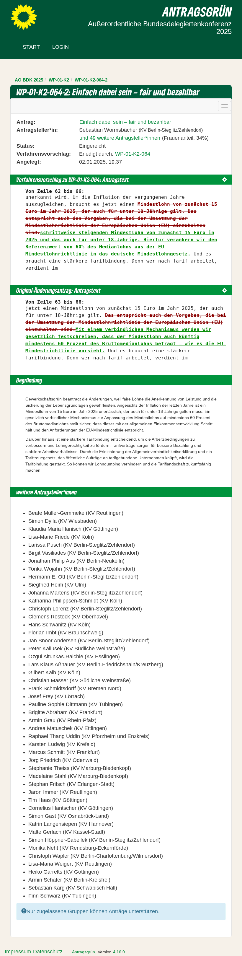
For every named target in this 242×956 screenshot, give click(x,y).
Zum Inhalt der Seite (27, 14)
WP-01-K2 (59, 79)
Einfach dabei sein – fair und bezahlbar (125, 122)
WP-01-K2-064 (132, 154)
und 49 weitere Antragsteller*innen (119, 138)
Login (60, 47)
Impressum (18, 952)
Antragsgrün (83, 952)
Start (31, 47)
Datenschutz (48, 952)
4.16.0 (119, 952)
